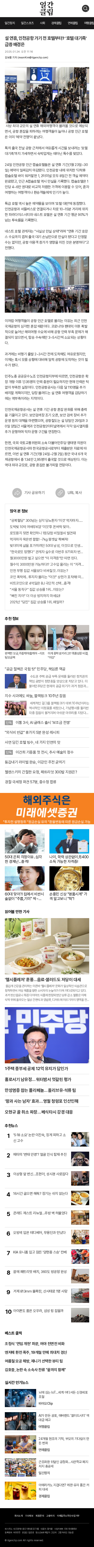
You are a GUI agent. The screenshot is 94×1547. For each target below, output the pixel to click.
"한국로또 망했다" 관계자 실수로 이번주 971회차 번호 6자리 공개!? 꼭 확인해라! (47, 552)
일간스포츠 (27, 23)
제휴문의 (40, 1515)
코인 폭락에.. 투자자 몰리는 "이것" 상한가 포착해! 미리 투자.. (47, 577)
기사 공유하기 (34, 492)
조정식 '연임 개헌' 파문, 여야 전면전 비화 (35, 1343)
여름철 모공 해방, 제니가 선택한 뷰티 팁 (34, 1361)
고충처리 (50, 1515)
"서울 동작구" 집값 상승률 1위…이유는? (37, 589)
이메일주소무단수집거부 (68, 1515)
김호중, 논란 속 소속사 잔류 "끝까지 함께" (35, 1370)
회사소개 (18, 1515)
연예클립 (73, 23)
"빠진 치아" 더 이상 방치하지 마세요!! (35, 596)
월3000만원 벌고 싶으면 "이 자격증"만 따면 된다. (44, 558)
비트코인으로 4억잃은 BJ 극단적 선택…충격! (40, 583)
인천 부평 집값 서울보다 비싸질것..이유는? (39, 571)
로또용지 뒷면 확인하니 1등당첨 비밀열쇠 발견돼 (43, 533)
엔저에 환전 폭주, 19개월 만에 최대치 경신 (36, 1352)
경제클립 (56, 23)
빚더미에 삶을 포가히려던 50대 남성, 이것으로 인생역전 (47, 545)
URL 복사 (74, 492)
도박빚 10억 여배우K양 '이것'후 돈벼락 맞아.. (40, 527)
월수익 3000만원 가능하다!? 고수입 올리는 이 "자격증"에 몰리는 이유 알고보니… (47, 564)
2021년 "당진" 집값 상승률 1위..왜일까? (37, 602)
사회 (42, 23)
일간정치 (10, 23)
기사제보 (29, 1515)
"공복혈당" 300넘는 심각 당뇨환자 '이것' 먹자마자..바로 (47, 520)
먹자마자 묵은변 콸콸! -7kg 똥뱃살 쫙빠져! (39, 539)
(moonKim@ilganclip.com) (33, 57)
